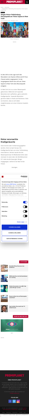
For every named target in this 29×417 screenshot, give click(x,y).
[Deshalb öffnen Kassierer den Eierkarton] (4, 268)
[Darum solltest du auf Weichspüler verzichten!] (4, 298)
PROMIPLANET (14, 2)
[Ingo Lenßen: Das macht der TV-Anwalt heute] (4, 308)
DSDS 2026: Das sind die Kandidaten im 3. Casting (18, 276)
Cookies (20, 412)
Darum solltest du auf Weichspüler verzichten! (18, 297)
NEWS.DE (24, 409)
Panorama (2, 12)
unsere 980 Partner (11, 184)
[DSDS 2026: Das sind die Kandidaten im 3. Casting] (4, 278)
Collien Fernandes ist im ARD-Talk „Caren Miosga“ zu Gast (17, 286)
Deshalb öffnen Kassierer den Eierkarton (16, 266)
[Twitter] (14, 401)
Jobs (25, 412)
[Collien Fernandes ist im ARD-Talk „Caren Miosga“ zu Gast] (4, 288)
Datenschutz (14, 412)
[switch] (25, 207)
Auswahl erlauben (14, 232)
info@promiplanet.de (14, 393)
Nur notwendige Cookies (15, 238)
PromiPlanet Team (6, 20)
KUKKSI (24, 408)
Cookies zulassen (14, 227)
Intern (3, 412)
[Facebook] (10, 401)
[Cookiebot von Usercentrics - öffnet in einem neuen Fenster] (20, 177)
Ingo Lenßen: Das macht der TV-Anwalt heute (17, 307)
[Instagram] (18, 401)
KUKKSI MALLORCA (7, 409)
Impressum (8, 412)
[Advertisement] (14, 57)
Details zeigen (20, 222)
